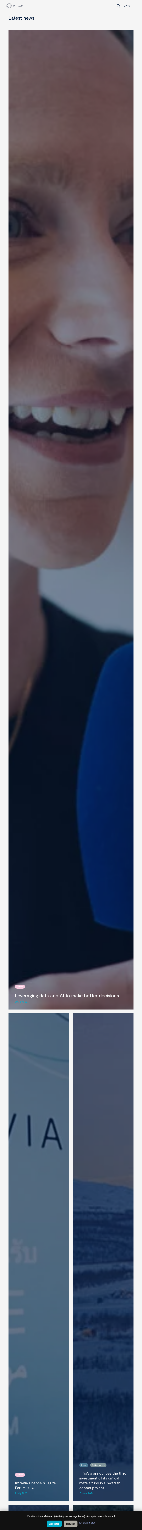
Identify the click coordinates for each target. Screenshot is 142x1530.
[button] (130, 5)
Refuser (70, 1523)
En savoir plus (87, 1522)
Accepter (54, 1523)
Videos (20, 986)
